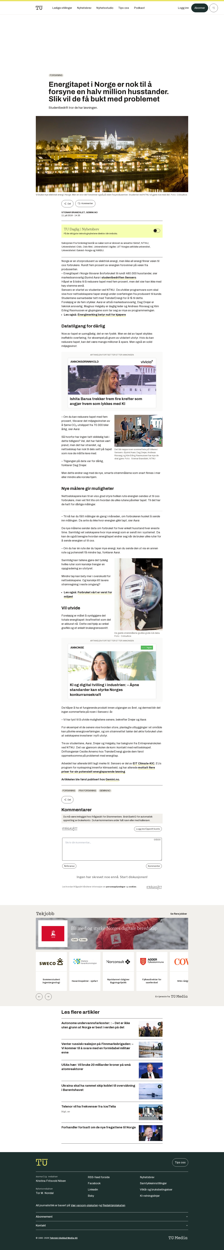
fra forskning (87, 790)
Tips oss (180, 1162)
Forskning (56, 75)
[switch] (156, 230)
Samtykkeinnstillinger (153, 1183)
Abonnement (44, 1216)
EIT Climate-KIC (143, 763)
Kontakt (41, 1225)
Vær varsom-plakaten (84, 1205)
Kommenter (87, 203)
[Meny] (213, 8)
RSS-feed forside (99, 1177)
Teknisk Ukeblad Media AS (64, 1238)
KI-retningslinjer (150, 1195)
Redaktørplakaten (114, 1205)
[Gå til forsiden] (39, 7)
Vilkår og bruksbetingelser (156, 1189)
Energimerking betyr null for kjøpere (102, 314)
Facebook (94, 1183)
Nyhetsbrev (147, 1177)
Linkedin (93, 1189)
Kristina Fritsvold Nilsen (51, 1180)
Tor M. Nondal (45, 1193)
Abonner (199, 7)
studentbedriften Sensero (118, 277)
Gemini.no (112, 779)
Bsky (91, 1195)
